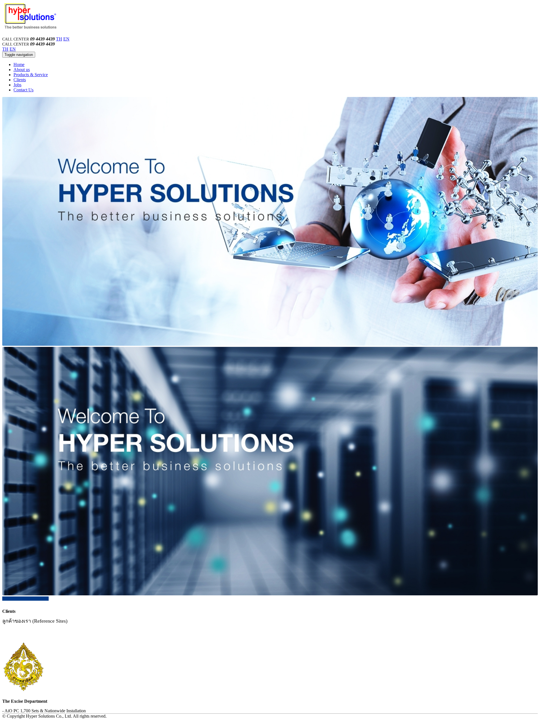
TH (59, 39)
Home (19, 64)
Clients (20, 79)
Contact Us (23, 89)
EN (66, 39)
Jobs (17, 84)
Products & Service (31, 74)
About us (22, 69)
